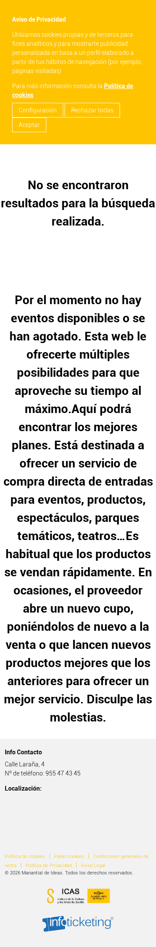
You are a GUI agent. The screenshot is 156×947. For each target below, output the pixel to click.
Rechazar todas (92, 110)
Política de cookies (25, 856)
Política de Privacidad (49, 865)
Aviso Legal (93, 865)
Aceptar (29, 124)
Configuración (38, 110)
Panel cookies (69, 856)
